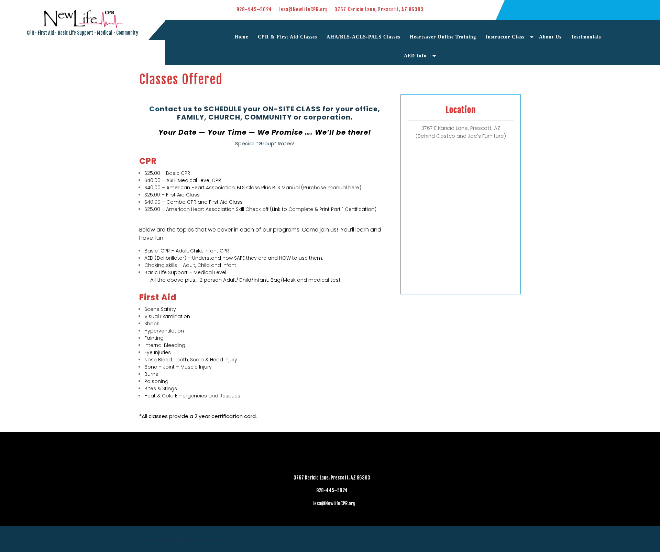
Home (241, 37)
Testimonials (586, 37)
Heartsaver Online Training (443, 37)
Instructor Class (505, 37)
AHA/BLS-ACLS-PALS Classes (363, 37)
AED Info (415, 55)
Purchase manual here (331, 187)
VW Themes (203, 540)
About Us (550, 37)
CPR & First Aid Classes (287, 37)
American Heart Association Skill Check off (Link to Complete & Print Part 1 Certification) (271, 209)
